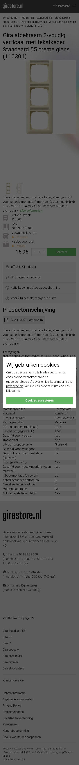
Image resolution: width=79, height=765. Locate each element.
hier (19, 390)
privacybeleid (14, 386)
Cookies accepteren (39, 400)
